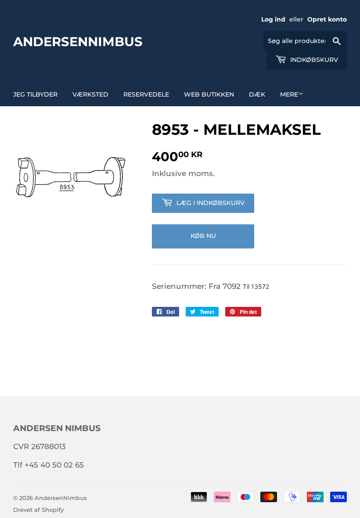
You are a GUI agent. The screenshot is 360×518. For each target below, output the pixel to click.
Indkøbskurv (313, 60)
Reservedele (146, 94)
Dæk (257, 94)
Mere (289, 94)
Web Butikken (209, 94)
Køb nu (203, 236)
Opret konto (327, 19)
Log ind (273, 19)
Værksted (90, 94)
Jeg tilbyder (35, 94)
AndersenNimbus (78, 41)
